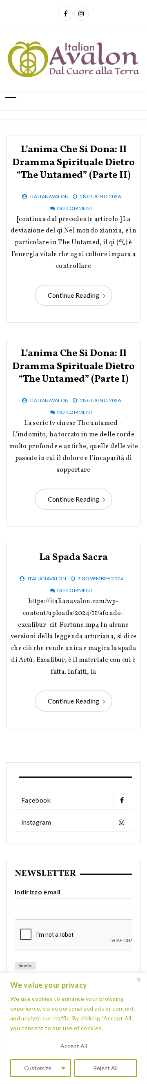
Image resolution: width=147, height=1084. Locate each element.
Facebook (36, 800)
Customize (37, 1067)
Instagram (36, 822)
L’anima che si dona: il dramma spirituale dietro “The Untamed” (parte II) (73, 162)
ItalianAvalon (49, 196)
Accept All (73, 1045)
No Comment (75, 208)
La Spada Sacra (73, 557)
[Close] (138, 979)
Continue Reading (74, 295)
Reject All (105, 1067)
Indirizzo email (37, 892)
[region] (73, 1028)
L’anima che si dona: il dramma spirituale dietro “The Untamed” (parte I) (73, 366)
